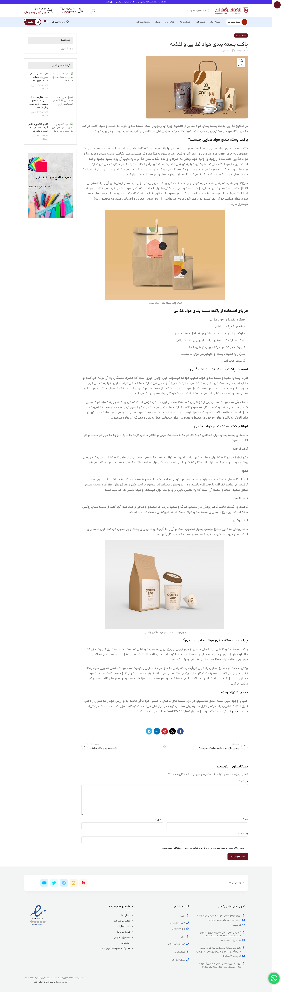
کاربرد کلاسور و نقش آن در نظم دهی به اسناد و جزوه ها (38, 128)
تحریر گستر (231, 711)
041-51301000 (178, 960)
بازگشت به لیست (165, 746)
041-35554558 (176, 944)
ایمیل (159, 819)
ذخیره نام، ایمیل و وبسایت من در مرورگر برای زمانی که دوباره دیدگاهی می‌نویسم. (203, 848)
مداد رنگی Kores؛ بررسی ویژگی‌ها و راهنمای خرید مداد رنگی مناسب (38, 102)
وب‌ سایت (243, 833)
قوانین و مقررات (122, 920)
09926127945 (178, 929)
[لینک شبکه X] (172, 731)
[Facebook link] (180, 731)
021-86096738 (177, 923)
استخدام (125, 943)
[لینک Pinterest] (164, 731)
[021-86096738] (187, 923)
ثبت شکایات (123, 926)
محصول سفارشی (122, 937)
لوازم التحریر (241, 35)
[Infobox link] (71, 10)
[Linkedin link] (157, 731)
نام (245, 819)
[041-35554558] (187, 944)
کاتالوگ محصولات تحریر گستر (115, 948)
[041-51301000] (187, 959)
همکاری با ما (123, 932)
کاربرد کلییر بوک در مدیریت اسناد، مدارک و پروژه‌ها (39, 77)
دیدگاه (243, 781)
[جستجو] (93, 10)
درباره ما (125, 915)
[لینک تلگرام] (149, 731)
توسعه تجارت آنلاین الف (44, 982)
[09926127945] (187, 928)
